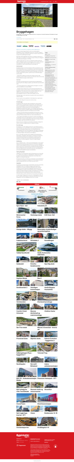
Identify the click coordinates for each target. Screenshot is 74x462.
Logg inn (50, 1)
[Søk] (53, 1)
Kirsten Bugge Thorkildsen (51, 439)
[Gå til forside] (22, 1)
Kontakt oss (46, 442)
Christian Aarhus (37, 439)
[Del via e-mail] (56, 39)
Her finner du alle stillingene (37, 194)
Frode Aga (38, 438)
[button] (18, 188)
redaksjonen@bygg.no (36, 441)
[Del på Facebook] (54, 39)
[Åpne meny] (56, 1)
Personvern (32, 455)
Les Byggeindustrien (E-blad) (44, 1)
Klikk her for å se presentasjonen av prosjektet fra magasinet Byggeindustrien (28, 49)
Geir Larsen (51, 440)
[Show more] (51, 93)
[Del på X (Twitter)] (55, 39)
